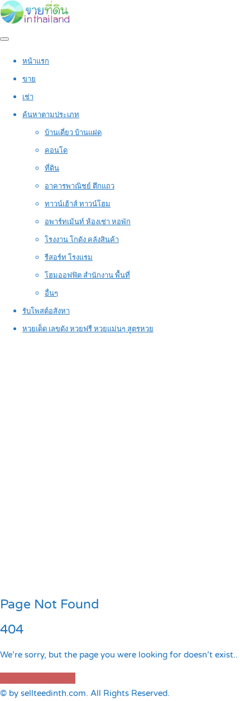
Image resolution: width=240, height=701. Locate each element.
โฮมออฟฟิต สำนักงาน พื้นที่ (87, 275)
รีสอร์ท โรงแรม (69, 257)
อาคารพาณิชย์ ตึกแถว (79, 186)
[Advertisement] (120, 466)
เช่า (27, 97)
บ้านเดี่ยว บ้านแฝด (73, 132)
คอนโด (56, 150)
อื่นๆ (51, 293)
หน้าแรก (35, 61)
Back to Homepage (38, 678)
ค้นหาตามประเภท (50, 114)
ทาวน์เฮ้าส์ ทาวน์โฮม (78, 204)
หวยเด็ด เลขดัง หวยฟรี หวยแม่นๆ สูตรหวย (87, 329)
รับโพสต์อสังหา (46, 311)
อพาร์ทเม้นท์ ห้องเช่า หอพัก (88, 221)
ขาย (29, 79)
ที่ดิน (52, 168)
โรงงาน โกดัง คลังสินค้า (82, 239)
